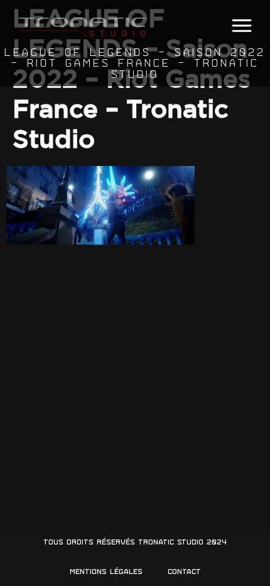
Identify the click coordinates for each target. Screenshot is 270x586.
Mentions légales (106, 571)
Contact (184, 571)
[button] (241, 26)
